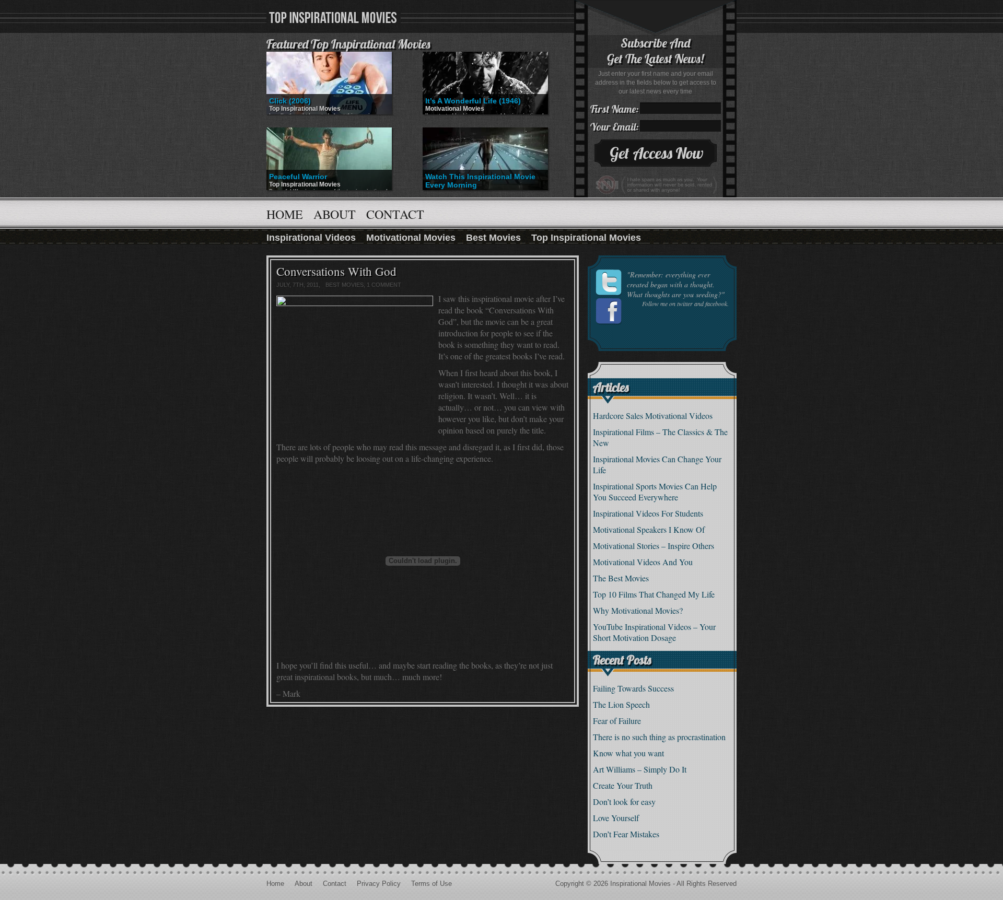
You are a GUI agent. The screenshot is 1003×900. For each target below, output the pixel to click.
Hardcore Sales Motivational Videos (653, 415)
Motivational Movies (454, 108)
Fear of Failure (617, 720)
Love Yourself (616, 817)
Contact (395, 214)
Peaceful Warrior (298, 176)
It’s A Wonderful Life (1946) (473, 101)
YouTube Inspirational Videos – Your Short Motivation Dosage (654, 632)
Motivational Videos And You (643, 561)
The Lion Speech (621, 704)
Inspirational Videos (311, 237)
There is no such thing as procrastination (659, 736)
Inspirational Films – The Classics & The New (660, 437)
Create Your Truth (622, 785)
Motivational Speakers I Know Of (649, 529)
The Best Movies (621, 577)
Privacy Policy (379, 883)
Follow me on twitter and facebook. (685, 303)
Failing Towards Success (633, 688)
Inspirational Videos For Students (648, 513)
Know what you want (628, 752)
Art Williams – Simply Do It (639, 769)
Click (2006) (290, 101)
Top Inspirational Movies (305, 108)
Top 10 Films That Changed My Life (654, 594)
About (334, 214)
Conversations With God (336, 271)
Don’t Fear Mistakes (626, 833)
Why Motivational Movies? (638, 610)
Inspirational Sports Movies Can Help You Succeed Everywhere (655, 491)
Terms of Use (431, 883)
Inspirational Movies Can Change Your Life (657, 464)
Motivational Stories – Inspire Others (653, 545)
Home (284, 214)
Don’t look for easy (624, 801)
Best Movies (493, 237)
